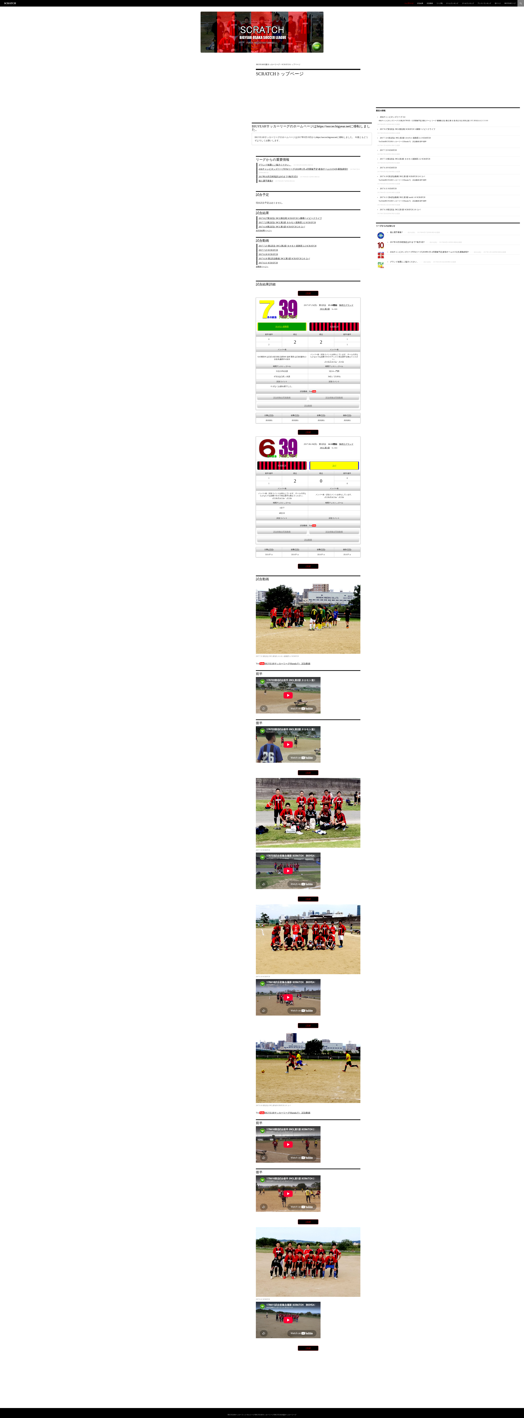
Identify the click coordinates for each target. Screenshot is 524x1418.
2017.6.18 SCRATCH (268, 254)
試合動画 (430, 3)
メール (341, 362)
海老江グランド (346, 305)
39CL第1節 (325, 448)
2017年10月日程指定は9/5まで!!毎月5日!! (278, 176)
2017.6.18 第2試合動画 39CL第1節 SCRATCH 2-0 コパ (284, 258)
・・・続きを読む (409, 232)
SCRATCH (10, 3)
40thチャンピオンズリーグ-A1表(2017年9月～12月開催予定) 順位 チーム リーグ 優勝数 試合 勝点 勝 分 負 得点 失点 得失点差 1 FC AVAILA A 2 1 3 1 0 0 (433, 121)
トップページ (408, 3)
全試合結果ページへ (264, 231)
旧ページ (498, 3)
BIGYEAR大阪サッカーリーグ (268, 64)
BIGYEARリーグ (510, 3)
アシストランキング (484, 3)
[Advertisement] (312, 99)
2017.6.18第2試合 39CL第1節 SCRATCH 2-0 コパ (282, 227)
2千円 (270, 415)
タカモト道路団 (282, 327)
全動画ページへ (262, 267)
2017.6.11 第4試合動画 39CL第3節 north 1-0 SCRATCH (402, 197)
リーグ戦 (440, 3)
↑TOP (308, 293)
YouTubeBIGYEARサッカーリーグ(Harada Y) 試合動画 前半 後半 (402, 141)
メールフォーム (330, 362)
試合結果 (420, 3)
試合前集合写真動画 (282, 398)
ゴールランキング (468, 3)
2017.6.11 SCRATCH (268, 263)
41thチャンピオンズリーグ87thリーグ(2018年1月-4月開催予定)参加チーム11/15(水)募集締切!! (303, 169)
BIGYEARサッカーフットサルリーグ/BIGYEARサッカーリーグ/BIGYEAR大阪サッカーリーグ (262, 1415)
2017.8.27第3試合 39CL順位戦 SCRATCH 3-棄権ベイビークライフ (290, 218)
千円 (297, 415)
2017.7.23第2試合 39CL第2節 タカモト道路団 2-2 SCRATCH (287, 222)
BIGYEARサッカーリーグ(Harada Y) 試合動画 (287, 663)
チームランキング (452, 3)
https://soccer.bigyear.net (333, 126)
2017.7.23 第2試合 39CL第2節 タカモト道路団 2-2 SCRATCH (287, 246)
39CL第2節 (325, 309)
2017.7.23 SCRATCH (268, 250)
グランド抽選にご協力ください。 (275, 165)
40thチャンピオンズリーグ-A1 (392, 117)
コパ (334, 465)
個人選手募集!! (266, 181)
